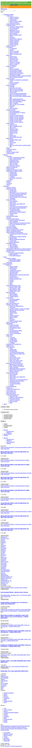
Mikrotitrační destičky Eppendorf (17, 368)
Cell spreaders (13, 269)
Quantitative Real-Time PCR (16, 195)
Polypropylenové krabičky (16, 70)
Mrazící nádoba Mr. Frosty (16, 137)
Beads (11, 348)
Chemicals (12, 355)
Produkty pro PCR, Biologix (16, 119)
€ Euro (5, 424)
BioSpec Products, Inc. (12, 322)
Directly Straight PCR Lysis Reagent (18, 197)
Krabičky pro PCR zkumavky (17, 115)
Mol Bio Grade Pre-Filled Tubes (17, 353)
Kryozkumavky (13, 84)
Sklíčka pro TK (13, 124)
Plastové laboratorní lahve (16, 35)
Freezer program (10, 78)
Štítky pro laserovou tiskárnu (16, 89)
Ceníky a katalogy (8, 709)
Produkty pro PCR (11, 109)
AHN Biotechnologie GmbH (13, 285)
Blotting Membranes (14, 242)
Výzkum (6, 715)
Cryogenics (9, 183)
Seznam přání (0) (11, 442)
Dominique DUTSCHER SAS (14, 344)
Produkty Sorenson (14, 41)
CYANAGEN (13, 240)
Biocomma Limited (11, 393)
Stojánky (12, 67)
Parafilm (11, 281)
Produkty (6, 713)
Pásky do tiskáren (14, 108)
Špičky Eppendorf (14, 367)
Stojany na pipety (14, 60)
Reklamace (20, 728)
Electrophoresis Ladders (12, 216)
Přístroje (5, 154)
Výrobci (5, 736)
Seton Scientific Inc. (11, 392)
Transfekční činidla (11, 243)
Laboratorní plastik (11, 25)
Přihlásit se (9, 432)
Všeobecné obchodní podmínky (11, 712)
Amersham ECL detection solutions (18, 236)
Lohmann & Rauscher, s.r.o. (13, 389)
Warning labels (13, 92)
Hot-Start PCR (13, 191)
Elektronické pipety (14, 160)
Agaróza (12, 214)
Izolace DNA (13, 202)
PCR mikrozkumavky (15, 111)
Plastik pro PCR (13, 29)
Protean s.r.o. (10, 387)
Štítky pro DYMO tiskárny (16, 101)
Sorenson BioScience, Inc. (13, 394)
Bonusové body (13, 728)
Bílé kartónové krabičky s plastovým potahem (20, 75)
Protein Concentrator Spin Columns (15, 229)
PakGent (9, 265)
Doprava (6, 711)
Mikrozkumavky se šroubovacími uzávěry (19, 274)
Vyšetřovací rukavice (11, 149)
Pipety (11, 282)
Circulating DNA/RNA (15, 210)
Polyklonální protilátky (15, 261)
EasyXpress (12, 225)
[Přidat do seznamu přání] (9, 652)
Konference (9, 262)
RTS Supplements (14, 221)
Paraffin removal (13, 213)
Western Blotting (13, 300)
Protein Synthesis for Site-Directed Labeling (20, 223)
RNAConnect (10, 334)
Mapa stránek (7, 739)
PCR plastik (12, 307)
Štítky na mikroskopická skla (16, 99)
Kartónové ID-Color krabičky (17, 73)
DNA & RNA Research (15, 255)
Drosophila (12, 37)
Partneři (5, 720)
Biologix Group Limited (12, 304)
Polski (9, 418)
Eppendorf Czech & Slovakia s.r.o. (15, 363)
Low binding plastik (14, 28)
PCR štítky (12, 86)
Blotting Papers (13, 238)
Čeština (10, 415)
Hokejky (12, 141)
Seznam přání (4, 727)
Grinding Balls (13, 172)
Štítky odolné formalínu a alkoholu (18, 100)
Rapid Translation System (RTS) (17, 220)
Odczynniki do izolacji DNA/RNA (18, 208)
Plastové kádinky (14, 33)
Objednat (9, 443)
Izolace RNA (13, 205)
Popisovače (12, 105)
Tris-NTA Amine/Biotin (12, 228)
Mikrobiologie (10, 138)
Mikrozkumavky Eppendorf (16, 364)
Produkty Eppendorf (14, 40)
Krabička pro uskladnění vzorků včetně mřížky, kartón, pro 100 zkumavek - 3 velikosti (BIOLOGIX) (16, 631)
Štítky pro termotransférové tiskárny (18, 94)
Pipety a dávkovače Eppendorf (17, 366)
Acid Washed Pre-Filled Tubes (17, 352)
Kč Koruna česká (8, 425)
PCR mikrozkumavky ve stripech (17, 112)
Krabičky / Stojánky (11, 66)
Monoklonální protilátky (15, 259)
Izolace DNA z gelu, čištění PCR (17, 203)
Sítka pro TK (13, 127)
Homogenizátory (13, 175)
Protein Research (13, 254)
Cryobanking (10, 47)
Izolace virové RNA (14, 22)
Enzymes (9, 217)
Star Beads (12, 302)
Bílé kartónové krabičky (15, 74)
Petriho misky (13, 135)
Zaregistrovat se (10, 431)
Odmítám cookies (5, 7)
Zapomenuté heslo (15, 726)
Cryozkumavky (13, 48)
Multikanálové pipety (14, 161)
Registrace (8, 726)
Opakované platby (5, 728)
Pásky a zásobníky (14, 103)
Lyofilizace (12, 176)
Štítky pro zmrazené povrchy (16, 90)
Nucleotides (12, 198)
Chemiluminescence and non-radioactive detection (18, 250)
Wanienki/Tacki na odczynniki (17, 310)
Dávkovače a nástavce (15, 62)
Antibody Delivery (14, 247)
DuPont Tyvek (10, 345)
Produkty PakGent (14, 44)
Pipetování (9, 55)
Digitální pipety (13, 56)
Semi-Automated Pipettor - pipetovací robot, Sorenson (14, 592)
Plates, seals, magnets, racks (16, 360)
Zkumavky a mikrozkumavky (16, 26)
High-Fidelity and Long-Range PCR (18, 193)
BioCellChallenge (11, 292)
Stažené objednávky (21, 727)
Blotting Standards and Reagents (17, 239)
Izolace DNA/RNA (11, 199)
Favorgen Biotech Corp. (12, 372)
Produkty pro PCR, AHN (16, 120)
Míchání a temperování (12, 167)
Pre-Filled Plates (13, 351)
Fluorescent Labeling (11, 227)
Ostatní (5, 694)
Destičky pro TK (13, 133)
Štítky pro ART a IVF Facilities (17, 104)
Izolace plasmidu (13, 201)
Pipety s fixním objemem (15, 159)
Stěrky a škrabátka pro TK (16, 126)
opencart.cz (7, 746)
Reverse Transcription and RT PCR (18, 194)
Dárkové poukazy (8, 735)
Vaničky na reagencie (15, 32)
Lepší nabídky (7, 732)
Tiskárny (12, 107)
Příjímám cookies (5, 6)
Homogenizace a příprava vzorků (14, 171)
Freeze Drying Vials (14, 359)
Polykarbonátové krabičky (16, 71)
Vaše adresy (27, 726)
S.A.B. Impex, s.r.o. (11, 390)
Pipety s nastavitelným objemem (17, 157)
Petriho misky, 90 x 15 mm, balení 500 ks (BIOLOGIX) (14, 671)
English (10, 416)
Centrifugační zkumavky (15, 270)
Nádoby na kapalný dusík (16, 54)
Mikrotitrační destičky (15, 30)
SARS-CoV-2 (10, 15)
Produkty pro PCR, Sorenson (16, 116)
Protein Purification (14, 332)
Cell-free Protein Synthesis (13, 218)
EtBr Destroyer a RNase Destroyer (18, 212)
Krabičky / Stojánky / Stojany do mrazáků (19, 308)
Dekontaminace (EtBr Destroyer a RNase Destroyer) (19, 248)
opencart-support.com (17, 746)
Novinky (7, 730)
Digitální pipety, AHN (15, 291)
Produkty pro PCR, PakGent (16, 122)
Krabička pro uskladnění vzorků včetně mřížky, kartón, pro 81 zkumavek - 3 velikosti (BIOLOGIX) (16, 645)
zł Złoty (5, 427)
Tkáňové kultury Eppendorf (16, 370)
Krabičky (12, 49)
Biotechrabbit (10, 323)
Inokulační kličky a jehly (15, 139)
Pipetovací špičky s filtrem (16, 21)
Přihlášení (3, 726)
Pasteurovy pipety (14, 129)
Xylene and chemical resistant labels (18, 93)
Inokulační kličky (14, 273)
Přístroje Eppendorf (14, 371)
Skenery (8, 184)
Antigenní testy (13, 20)
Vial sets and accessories (15, 362)
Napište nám (6, 740)
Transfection (6, 698)
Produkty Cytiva (10, 251)
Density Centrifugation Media (14, 231)
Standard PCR (13, 190)
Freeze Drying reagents (15, 357)
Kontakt (5, 722)
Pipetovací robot (13, 64)
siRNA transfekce (14, 246)
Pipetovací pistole (14, 163)
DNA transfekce (13, 244)
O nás (5, 708)
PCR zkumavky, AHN (15, 288)
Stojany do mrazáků (14, 51)
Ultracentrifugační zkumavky (13, 24)
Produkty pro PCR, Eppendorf (17, 118)
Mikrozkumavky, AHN (15, 289)
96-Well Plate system (14, 209)
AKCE (5, 404)
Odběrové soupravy (14, 17)
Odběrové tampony (14, 18)
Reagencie (6, 186)
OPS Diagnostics (11, 347)
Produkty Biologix (14, 43)
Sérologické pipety (14, 59)
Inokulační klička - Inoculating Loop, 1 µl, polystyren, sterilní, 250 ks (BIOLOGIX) (14, 603)
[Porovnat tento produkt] (11, 652)
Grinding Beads (13, 173)
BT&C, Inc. (9, 336)
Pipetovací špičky (14, 58)
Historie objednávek (12, 727)
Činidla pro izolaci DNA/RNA (17, 381)
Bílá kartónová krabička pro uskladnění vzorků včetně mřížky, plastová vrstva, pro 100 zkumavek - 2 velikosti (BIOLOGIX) (14, 617)
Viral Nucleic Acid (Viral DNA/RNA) (19, 206)
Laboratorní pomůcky (9, 14)
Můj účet (22, 726)
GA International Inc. (12, 386)
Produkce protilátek (11, 258)
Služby (5, 257)
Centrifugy (9, 180)
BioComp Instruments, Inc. (13, 303)
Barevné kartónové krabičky (16, 77)
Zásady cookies (14, 4)
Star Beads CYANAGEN (16, 178)
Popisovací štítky (11, 85)
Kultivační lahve (13, 131)
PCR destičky (13, 114)
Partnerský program (8, 734)
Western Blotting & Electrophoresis (15, 232)
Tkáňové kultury (10, 123)
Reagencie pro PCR (11, 188)
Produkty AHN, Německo (16, 39)
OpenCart (6, 743)
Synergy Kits (13, 356)
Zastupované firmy (8, 263)
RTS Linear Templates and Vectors (18, 224)
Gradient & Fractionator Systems (14, 169)
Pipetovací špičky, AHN (15, 287)
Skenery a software (14, 52)
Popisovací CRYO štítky (15, 88)
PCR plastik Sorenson (15, 398)
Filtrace (11, 36)
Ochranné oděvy (10, 153)
